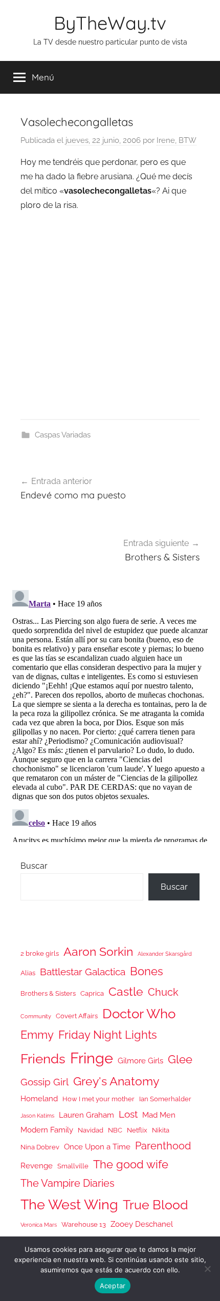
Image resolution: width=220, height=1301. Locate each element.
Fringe (91, 1058)
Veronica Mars (38, 1225)
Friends (42, 1058)
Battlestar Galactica (82, 971)
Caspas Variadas (63, 434)
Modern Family (46, 1130)
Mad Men (158, 1115)
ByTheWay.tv (110, 22)
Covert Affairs (77, 1016)
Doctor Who (138, 1013)
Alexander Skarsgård (165, 954)
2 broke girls (39, 953)
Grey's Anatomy (116, 1081)
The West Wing (69, 1204)
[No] (207, 1269)
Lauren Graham (86, 1115)
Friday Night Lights (107, 1035)
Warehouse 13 (83, 1224)
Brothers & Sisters (48, 993)
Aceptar (113, 1286)
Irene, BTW (176, 140)
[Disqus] (110, 714)
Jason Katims (37, 1116)
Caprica (92, 993)
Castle (125, 991)
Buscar (34, 866)
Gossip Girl (44, 1081)
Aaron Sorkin (98, 951)
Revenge (36, 1165)
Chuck (163, 992)
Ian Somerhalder (165, 1099)
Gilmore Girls (140, 1060)
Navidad (90, 1130)
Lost (128, 1114)
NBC (115, 1130)
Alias (27, 973)
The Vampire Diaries (67, 1183)
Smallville (73, 1166)
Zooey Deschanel (142, 1224)
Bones (146, 971)
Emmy (37, 1035)
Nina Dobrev (39, 1147)
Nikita (160, 1130)
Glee (180, 1059)
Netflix (137, 1130)
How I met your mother (98, 1099)
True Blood (155, 1204)
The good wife (130, 1164)
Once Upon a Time (97, 1146)
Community (35, 1016)
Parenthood (163, 1146)
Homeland (39, 1098)
